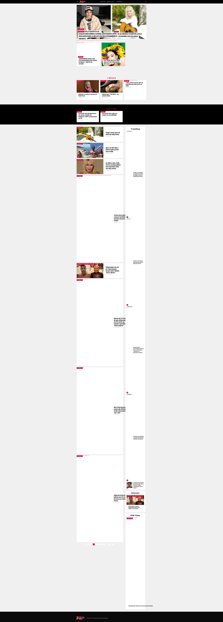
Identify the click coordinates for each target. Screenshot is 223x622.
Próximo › (106, 544)
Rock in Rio (103, 1)
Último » (111, 544)
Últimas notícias (110, 1)
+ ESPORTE (119, 1)
